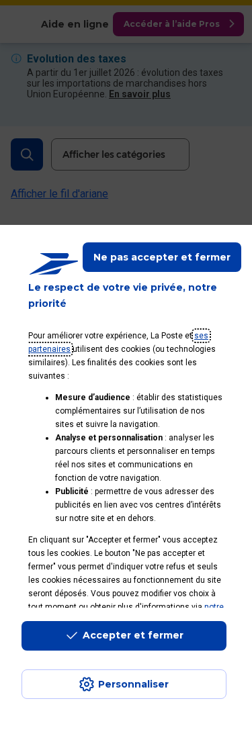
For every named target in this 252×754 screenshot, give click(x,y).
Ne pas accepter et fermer (161, 257)
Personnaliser (133, 684)
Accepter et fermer (133, 635)
